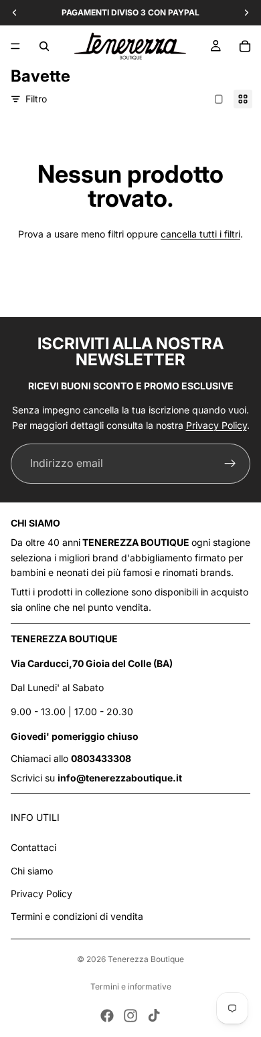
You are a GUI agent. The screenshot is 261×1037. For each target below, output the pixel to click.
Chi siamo (32, 870)
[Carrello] (245, 46)
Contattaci (33, 847)
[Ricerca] (44, 46)
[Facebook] (107, 1016)
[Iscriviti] (230, 464)
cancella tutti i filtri (200, 234)
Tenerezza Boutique (146, 959)
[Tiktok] (154, 1016)
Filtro (36, 98)
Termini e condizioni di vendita (77, 916)
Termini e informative (130, 986)
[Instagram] (130, 1016)
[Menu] (15, 46)
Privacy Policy (216, 425)
